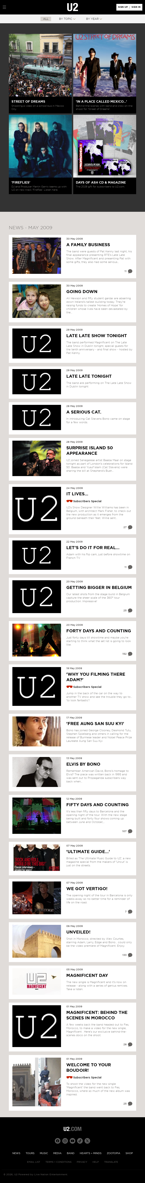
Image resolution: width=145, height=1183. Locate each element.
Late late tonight (89, 376)
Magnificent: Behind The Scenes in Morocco (96, 1015)
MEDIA (57, 1153)
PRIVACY (82, 1162)
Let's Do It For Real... (93, 548)
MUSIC (44, 1153)
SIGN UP (123, 8)
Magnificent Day (87, 976)
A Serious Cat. (83, 412)
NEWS (16, 1153)
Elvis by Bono (83, 764)
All (45, 19)
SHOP (129, 1153)
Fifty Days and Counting (97, 805)
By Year (92, 19)
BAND (70, 1153)
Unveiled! (78, 932)
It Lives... (77, 494)
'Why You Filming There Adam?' (95, 677)
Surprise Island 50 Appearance (89, 451)
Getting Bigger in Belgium (99, 588)
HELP (95, 1162)
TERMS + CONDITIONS (58, 1162)
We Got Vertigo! (87, 889)
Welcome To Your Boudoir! (88, 1068)
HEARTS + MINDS (91, 1153)
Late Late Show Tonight (96, 336)
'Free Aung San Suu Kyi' (95, 724)
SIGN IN (137, 8)
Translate (111, 1162)
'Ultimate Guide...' (88, 852)
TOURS (30, 1153)
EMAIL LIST (33, 1162)
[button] (4, 7)
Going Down (81, 292)
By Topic (65, 19)
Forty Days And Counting (98, 631)
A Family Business (88, 245)
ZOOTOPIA (113, 1153)
